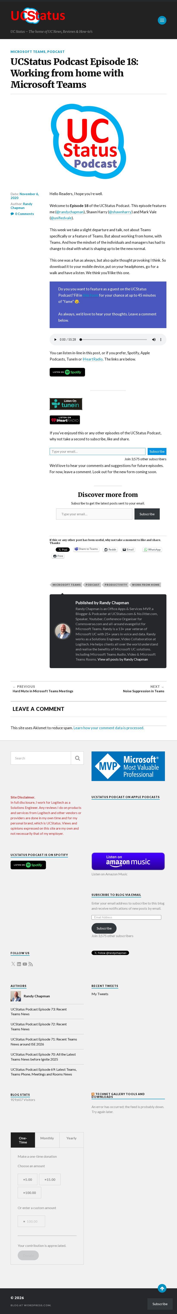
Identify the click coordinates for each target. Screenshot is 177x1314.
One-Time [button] (23, 1140)
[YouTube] (24, 961)
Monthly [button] (47, 1138)
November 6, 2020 (25, 196)
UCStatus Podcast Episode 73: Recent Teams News (39, 1011)
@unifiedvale (61, 218)
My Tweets (100, 994)
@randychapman (70, 212)
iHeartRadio (93, 359)
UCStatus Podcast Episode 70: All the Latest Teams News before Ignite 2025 (43, 1056)
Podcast (56, 52)
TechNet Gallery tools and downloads (118, 1095)
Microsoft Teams (28, 52)
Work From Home (146, 584)
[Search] (77, 758)
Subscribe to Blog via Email (116, 895)
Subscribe (157, 451)
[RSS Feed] (30, 961)
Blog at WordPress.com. (31, 1305)
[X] (13, 961)
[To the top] (162, 1288)
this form (90, 295)
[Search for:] (47, 758)
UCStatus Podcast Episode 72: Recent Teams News (39, 1026)
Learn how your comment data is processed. (109, 728)
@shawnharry (120, 212)
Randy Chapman (21, 206)
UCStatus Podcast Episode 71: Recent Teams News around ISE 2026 (44, 1041)
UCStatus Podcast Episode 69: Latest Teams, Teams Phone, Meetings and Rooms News (44, 1071)
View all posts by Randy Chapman (123, 659)
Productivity (116, 584)
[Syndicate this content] (93, 1094)
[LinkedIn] (19, 961)
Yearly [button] (71, 1138)
